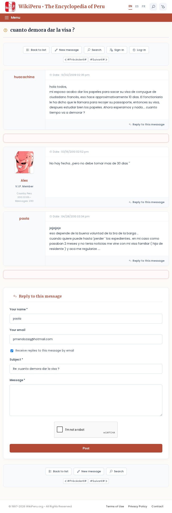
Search (96, 50)
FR (143, 6)
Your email (17, 330)
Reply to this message (148, 124)
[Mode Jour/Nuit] (163, 6)
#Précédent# (77, 60)
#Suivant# (97, 60)
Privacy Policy (137, 506)
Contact (157, 506)
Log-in (141, 50)
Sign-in (119, 50)
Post (86, 448)
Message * (17, 380)
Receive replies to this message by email (45, 351)
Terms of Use (115, 506)
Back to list (38, 50)
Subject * (16, 360)
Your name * (19, 309)
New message (69, 50)
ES (137, 6)
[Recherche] (153, 6)
